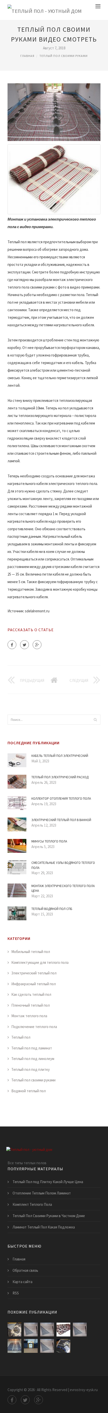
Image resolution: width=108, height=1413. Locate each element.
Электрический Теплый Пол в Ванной (61, 820)
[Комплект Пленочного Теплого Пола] (63, 1346)
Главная (27, 56)
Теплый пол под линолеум (32, 1058)
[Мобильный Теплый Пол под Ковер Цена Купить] (31, 1329)
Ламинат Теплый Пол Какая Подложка (44, 1227)
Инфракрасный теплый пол (33, 983)
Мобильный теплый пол (30, 951)
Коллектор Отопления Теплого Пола (61, 798)
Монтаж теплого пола (29, 1015)
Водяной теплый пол (28, 1090)
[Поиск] (95, 720)
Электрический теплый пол (34, 973)
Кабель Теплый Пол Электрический (59, 756)
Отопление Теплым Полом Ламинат (42, 1193)
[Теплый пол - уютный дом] (45, 10)
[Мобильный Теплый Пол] (14, 1329)
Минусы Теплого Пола (49, 841)
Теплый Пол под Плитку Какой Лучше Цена (48, 1181)
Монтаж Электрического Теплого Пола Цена (63, 888)
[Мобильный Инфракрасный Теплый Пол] (63, 1329)
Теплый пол (20, 1037)
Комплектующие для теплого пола (40, 962)
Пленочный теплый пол (30, 1005)
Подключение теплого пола (34, 1026)
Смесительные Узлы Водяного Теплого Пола (63, 865)
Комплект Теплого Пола (32, 1204)
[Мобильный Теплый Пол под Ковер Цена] (47, 1346)
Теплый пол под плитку (30, 1069)
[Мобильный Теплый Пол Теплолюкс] (31, 1346)
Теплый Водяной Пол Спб (51, 909)
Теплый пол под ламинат (31, 1048)
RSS (16, 1293)
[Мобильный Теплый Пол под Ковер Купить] (14, 1346)
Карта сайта (22, 1281)
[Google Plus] (37, 644)
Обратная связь (25, 1270)
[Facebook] (12, 644)
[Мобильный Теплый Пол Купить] (80, 1329)
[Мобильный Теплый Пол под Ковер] (47, 1329)
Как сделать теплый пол (31, 994)
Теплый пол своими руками (63, 56)
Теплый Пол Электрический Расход (59, 777)
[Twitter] (24, 644)
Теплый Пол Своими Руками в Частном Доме (49, 1215)
